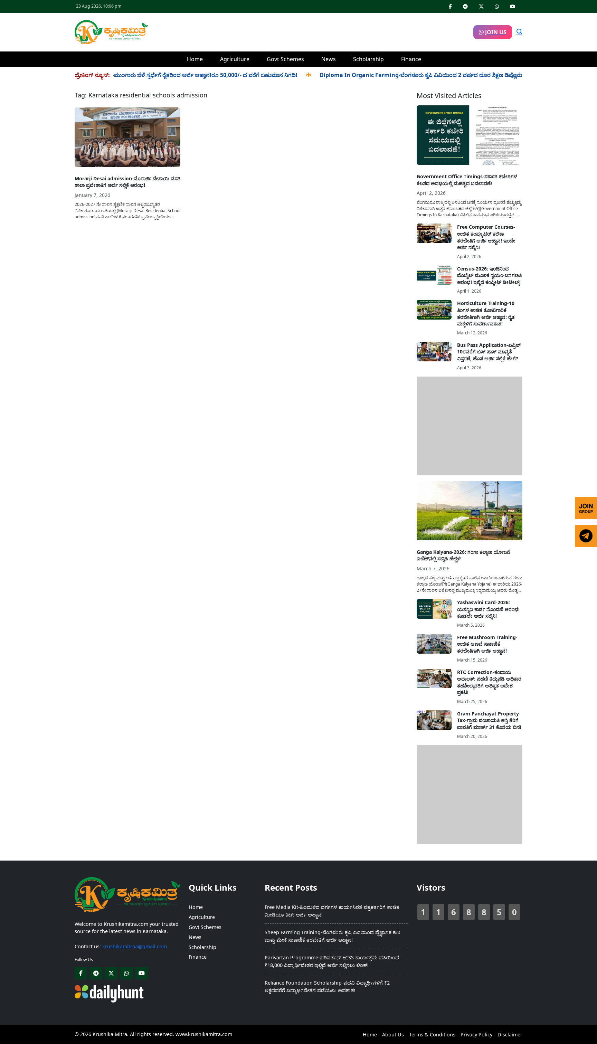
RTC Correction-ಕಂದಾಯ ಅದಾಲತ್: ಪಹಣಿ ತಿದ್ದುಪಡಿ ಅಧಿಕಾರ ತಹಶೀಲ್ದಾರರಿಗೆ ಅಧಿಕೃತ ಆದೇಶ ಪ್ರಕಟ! (489, 682)
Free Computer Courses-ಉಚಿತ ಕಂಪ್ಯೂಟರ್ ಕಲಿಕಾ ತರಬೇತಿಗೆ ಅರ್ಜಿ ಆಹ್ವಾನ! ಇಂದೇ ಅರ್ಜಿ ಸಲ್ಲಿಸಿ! (486, 237)
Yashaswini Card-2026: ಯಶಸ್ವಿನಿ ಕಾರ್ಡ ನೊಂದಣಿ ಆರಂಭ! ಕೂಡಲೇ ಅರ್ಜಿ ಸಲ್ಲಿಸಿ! (488, 609)
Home (195, 59)
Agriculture (234, 59)
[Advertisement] (310, 31)
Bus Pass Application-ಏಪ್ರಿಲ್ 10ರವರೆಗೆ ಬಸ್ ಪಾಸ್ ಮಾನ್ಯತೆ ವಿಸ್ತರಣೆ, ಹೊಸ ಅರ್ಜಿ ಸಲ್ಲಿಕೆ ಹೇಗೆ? (489, 352)
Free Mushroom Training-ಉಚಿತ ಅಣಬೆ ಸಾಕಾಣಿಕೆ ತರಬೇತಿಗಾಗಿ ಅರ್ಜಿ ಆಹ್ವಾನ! (487, 644)
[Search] (519, 32)
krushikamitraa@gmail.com (134, 946)
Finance (411, 59)
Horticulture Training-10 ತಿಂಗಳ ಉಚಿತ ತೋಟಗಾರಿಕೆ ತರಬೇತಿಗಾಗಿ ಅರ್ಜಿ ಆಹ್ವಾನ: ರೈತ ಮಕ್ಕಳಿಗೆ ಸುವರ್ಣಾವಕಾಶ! (486, 313)
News (328, 59)
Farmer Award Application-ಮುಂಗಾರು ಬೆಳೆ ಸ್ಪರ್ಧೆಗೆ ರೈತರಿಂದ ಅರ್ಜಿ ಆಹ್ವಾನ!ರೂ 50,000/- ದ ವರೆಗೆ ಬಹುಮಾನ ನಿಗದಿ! (148, 75)
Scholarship (368, 59)
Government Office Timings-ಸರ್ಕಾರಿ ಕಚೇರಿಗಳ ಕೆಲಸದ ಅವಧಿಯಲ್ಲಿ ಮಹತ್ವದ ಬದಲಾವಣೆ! (467, 180)
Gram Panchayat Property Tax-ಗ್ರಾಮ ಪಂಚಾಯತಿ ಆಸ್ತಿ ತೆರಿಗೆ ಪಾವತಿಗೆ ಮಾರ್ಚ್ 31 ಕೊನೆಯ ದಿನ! (489, 720)
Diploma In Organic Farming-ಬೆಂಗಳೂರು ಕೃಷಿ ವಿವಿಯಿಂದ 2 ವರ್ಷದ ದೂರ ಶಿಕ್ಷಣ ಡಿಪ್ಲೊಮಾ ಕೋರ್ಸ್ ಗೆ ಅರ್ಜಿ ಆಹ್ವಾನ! (428, 75)
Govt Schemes (285, 59)
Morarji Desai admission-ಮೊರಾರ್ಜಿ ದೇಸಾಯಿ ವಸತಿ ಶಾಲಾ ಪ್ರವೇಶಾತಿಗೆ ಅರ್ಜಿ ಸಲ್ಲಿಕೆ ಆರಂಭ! (127, 182)
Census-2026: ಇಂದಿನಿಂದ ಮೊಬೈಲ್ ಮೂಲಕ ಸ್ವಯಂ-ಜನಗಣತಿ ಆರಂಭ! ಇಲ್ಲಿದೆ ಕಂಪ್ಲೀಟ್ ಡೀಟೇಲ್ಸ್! (489, 275)
